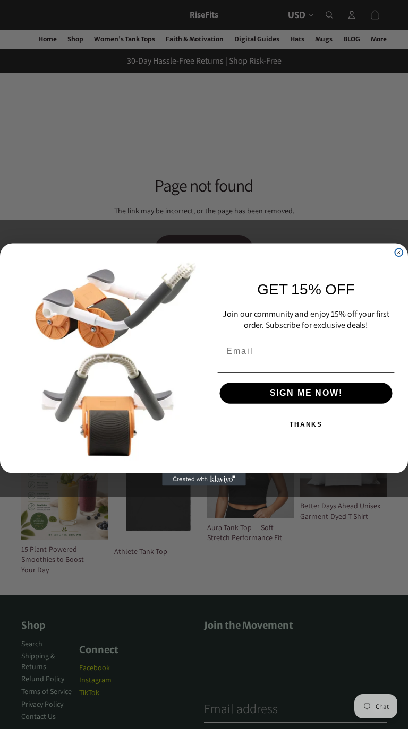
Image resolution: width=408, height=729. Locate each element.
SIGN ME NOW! (306, 393)
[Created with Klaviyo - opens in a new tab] (204, 479)
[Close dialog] (399, 252)
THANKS (306, 425)
